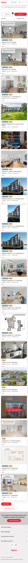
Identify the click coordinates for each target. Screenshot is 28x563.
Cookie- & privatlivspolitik (7, 557)
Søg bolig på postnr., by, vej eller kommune (14, 7)
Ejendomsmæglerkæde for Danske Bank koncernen (12, 559)
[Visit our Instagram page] (16, 545)
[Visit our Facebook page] (12, 545)
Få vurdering (13, 2)
